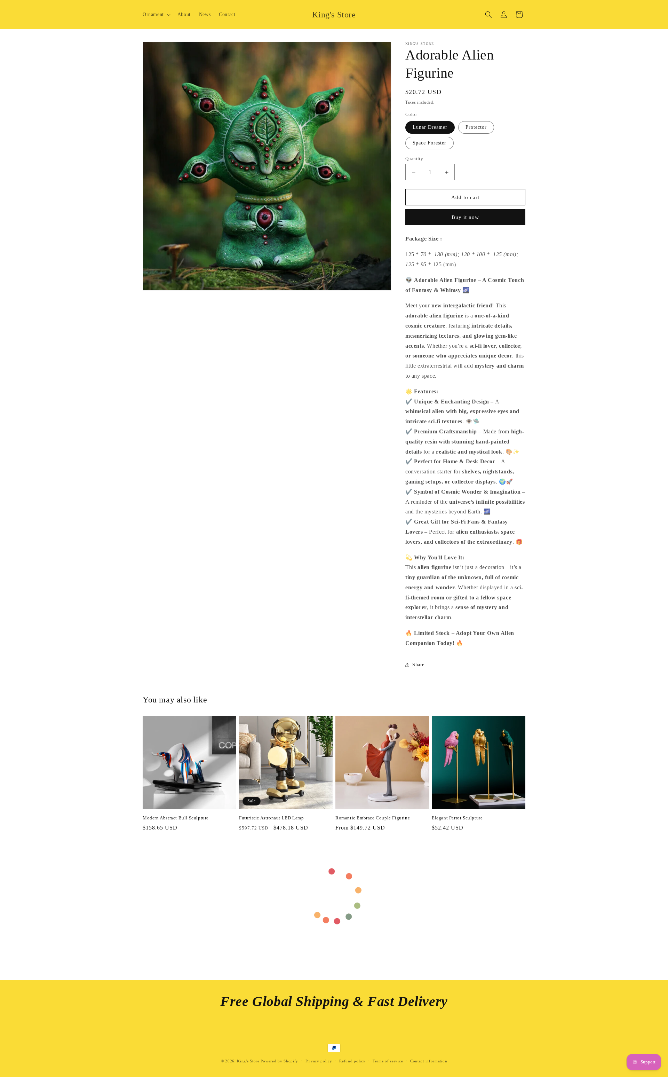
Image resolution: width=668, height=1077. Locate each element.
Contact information (428, 1061)
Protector (476, 127)
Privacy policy (318, 1061)
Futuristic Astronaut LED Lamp (271, 817)
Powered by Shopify (279, 1061)
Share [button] (418, 664)
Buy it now (465, 217)
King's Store (248, 1061)
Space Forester (429, 143)
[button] (155, 14)
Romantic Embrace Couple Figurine (372, 817)
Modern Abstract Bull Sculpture (176, 817)
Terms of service (388, 1061)
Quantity (414, 158)
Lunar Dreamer (430, 127)
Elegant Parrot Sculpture (457, 817)
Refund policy (352, 1061)
